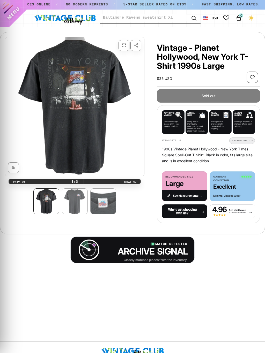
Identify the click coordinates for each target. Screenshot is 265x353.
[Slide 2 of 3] (75, 201)
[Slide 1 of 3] (46, 201)
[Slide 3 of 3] (103, 201)
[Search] (194, 17)
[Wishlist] (226, 17)
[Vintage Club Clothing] (65, 18)
